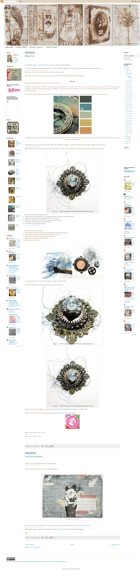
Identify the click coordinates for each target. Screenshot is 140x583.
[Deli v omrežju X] (49, 446)
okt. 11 (128, 89)
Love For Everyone (33, 456)
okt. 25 (129, 87)
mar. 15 (129, 116)
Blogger (79, 569)
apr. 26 (129, 107)
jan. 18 (129, 131)
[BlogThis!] (47, 446)
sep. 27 (129, 93)
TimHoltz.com (128, 196)
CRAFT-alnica (12, 275)
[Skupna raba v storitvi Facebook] (51, 446)
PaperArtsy (12, 238)
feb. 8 (128, 125)
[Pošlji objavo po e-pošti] (45, 446)
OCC (61, 76)
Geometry (11, 310)
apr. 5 (128, 109)
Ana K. (9, 8)
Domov (72, 544)
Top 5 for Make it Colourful (19, 291)
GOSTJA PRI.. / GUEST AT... (37, 47)
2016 (127, 67)
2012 (127, 141)
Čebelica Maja (18, 206)
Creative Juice (128, 252)
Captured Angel (18, 179)
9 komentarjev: (36, 446)
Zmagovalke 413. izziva (19, 278)
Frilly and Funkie (13, 314)
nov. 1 (128, 84)
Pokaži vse (19, 346)
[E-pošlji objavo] (42, 446)
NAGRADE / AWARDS (21, 47)
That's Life (127, 323)
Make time (29, 56)
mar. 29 (129, 111)
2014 (127, 136)
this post (58, 234)
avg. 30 (129, 96)
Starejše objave (115, 544)
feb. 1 (128, 127)
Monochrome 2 (133, 311)
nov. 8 (128, 82)
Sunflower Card (133, 185)
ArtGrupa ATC (12, 327)
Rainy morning (18, 188)
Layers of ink (127, 181)
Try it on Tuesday (13, 288)
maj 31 (129, 105)
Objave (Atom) (36, 547)
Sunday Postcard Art (14, 309)
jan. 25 (129, 129)
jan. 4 (128, 133)
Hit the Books (17, 216)
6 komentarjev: (36, 537)
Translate (130, 59)
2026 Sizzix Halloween (129, 197)
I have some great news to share (18, 171)
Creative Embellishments (65, 409)
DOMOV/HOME (9, 47)
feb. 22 (129, 120)
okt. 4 (128, 91)
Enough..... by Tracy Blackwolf (19, 257)
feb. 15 (129, 122)
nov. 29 (129, 80)
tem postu (56, 218)
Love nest (18, 196)
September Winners (13, 343)
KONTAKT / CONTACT (52, 47)
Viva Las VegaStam (65, 529)
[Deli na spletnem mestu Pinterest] (53, 446)
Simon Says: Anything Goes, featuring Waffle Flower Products (14, 270)
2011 (127, 143)
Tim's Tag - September (18, 152)
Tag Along (17, 225)
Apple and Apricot (129, 237)
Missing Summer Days (18, 161)
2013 (127, 138)
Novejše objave (29, 544)
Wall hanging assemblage (18, 143)
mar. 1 (128, 118)
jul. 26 (128, 100)
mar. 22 (129, 113)
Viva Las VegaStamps (84, 525)
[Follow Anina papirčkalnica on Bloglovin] (129, 172)
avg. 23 (129, 98)
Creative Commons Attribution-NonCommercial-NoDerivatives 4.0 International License (44, 561)
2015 (127, 70)
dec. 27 (129, 72)
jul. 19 (128, 102)
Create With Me (128, 221)
